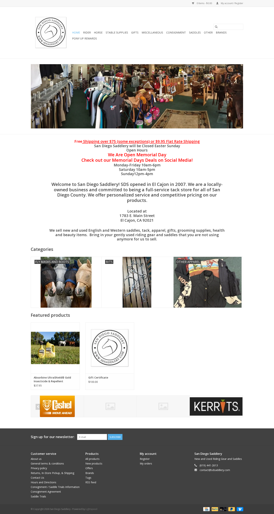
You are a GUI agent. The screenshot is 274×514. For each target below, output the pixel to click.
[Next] (235, 407)
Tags (88, 477)
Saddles (195, 32)
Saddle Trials (38, 496)
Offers (89, 468)
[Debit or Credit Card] (223, 508)
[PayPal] (214, 508)
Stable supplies (117, 32)
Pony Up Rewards (84, 38)
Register (145, 459)
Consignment (176, 32)
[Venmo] (239, 508)
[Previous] (38, 407)
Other (208, 32)
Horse (98, 32)
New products (93, 463)
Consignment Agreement (46, 491)
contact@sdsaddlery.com (215, 470)
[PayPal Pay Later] (231, 508)
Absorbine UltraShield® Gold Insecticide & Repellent (52, 379)
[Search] (216, 27)
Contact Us (37, 477)
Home (76, 32)
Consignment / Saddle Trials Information (55, 487)
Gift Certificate (98, 377)
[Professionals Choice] (216, 406)
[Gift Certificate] (109, 347)
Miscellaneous (152, 32)
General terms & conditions (47, 463)
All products (92, 459)
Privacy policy (39, 468)
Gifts (134, 32)
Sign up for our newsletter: (52, 437)
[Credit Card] (206, 508)
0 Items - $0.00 (204, 3)
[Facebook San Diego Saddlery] (234, 437)
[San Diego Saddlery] (51, 32)
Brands (221, 32)
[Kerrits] (163, 406)
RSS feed (90, 482)
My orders (146, 463)
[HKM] (57, 406)
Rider (87, 32)
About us (36, 459)
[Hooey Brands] (110, 406)
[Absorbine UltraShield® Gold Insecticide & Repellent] (55, 347)
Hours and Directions (43, 482)
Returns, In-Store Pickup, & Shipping (52, 473)
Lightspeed (91, 509)
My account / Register (231, 3)
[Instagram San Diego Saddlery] (240, 437)
